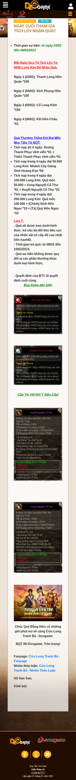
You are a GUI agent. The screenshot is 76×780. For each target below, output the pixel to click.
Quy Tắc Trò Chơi (38, 766)
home (7, 14)
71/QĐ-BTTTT (38, 773)
